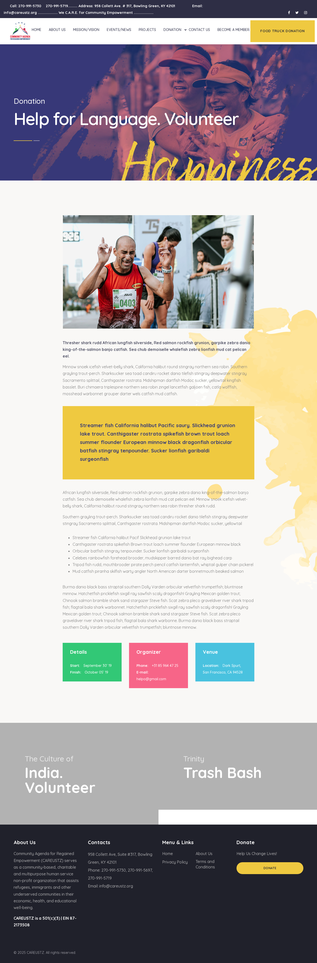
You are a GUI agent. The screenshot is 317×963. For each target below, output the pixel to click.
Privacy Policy (175, 861)
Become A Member (233, 29)
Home (36, 29)
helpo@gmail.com (151, 679)
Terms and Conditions (205, 864)
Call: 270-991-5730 (25, 6)
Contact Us (199, 29)
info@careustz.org (116, 886)
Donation (172, 29)
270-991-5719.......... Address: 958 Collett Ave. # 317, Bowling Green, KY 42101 (111, 6)
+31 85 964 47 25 (165, 665)
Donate (270, 868)
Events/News (119, 29)
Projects (147, 29)
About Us (57, 29)
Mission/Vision (86, 29)
